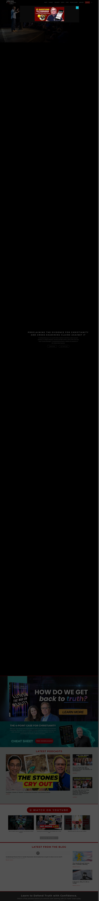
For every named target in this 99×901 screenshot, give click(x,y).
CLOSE (77, 7)
